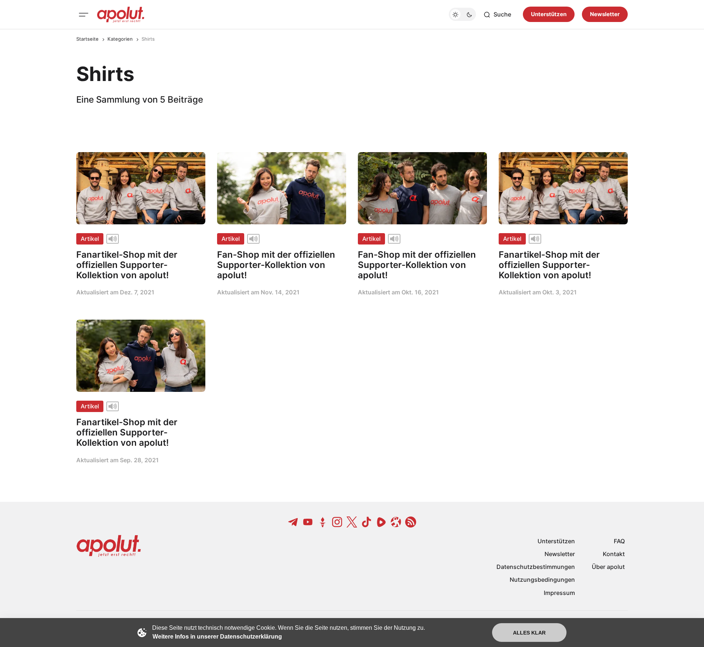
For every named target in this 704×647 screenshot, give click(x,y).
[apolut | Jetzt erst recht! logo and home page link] (120, 14)
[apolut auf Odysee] (396, 522)
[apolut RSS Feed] (410, 522)
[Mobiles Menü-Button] (83, 14)
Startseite (87, 39)
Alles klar (529, 633)
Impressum (559, 592)
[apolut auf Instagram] (337, 522)
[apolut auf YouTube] (308, 522)
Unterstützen (548, 14)
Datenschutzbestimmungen (535, 566)
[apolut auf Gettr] (322, 522)
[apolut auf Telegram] (293, 522)
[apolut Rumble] (381, 522)
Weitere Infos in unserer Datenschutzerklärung (217, 636)
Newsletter (605, 14)
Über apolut (608, 566)
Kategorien (120, 39)
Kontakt (614, 554)
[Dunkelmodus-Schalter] (462, 14)
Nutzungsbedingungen (542, 579)
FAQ (619, 541)
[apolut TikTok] (366, 522)
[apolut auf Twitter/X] (352, 522)
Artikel (90, 238)
